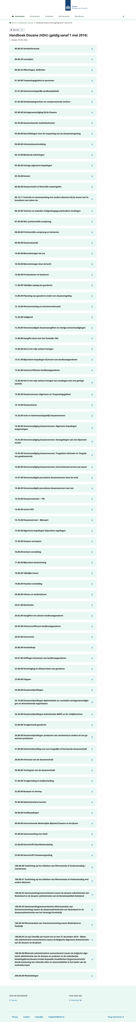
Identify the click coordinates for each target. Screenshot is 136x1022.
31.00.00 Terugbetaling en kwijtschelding (34, 781)
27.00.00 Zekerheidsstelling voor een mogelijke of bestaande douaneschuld (51, 749)
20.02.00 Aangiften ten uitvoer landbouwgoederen (39, 615)
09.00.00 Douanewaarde (26, 242)
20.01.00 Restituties (24, 605)
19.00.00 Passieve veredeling (28, 583)
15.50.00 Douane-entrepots (28, 541)
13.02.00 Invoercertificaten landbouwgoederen (37, 370)
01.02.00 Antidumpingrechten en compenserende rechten (42, 101)
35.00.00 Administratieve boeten (30, 802)
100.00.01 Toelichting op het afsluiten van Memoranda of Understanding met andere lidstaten (52, 881)
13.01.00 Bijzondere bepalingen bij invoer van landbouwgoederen (46, 359)
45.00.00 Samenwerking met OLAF (31, 834)
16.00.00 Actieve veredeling (28, 552)
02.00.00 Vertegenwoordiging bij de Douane (36, 112)
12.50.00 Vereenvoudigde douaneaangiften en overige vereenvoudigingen (50, 327)
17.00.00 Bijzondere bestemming (30, 562)
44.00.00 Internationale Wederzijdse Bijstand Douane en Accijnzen (46, 823)
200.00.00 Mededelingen (26, 975)
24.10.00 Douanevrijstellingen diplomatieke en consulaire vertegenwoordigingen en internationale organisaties (52, 702)
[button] (16, 29)
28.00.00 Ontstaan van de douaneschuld (34, 759)
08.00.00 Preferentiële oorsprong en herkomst (37, 232)
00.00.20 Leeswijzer (24, 59)
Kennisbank (20, 16)
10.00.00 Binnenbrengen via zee (30, 253)
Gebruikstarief (63, 16)
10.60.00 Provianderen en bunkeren (32, 274)
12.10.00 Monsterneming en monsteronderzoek (38, 306)
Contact (14, 1000)
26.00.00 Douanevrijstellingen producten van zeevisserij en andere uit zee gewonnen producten (51, 737)
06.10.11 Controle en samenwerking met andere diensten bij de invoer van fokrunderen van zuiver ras (52, 199)
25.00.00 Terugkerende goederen (30, 724)
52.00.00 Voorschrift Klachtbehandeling (34, 844)
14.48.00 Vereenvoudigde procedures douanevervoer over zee (44, 488)
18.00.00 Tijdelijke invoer (26, 573)
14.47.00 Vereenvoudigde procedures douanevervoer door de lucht (46, 477)
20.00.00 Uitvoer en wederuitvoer (31, 594)
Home (13, 23)
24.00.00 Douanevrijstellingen (29, 690)
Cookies (26, 1017)
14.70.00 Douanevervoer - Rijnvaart (31, 520)
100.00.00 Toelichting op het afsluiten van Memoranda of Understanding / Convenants (50, 867)
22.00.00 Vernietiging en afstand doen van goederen (40, 668)
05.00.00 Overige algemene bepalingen (33, 165)
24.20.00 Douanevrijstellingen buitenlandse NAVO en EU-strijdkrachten (49, 714)
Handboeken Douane (25, 23)
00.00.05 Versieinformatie (27, 48)
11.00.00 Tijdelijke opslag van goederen (33, 285)
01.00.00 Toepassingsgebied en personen (34, 80)
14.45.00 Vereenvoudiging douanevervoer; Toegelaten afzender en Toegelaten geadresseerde (51, 455)
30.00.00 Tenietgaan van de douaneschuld (35, 770)
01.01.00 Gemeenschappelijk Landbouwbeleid (37, 91)
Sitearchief (75, 1000)
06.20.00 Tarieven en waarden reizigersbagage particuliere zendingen (48, 211)
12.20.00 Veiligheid (24, 317)
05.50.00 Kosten (22, 176)
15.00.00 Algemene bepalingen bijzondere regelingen (40, 530)
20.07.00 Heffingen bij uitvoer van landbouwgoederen (40, 658)
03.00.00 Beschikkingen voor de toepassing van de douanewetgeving (48, 133)
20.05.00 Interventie (24, 637)
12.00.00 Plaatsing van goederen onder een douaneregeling (43, 296)
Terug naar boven (115, 1017)
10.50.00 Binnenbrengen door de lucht (33, 264)
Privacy (15, 1017)
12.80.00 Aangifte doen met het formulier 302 (36, 338)
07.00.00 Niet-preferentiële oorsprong (33, 221)
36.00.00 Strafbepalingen (27, 812)
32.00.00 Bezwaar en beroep (28, 791)
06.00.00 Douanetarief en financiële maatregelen (38, 186)
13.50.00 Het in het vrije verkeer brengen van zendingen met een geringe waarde (49, 382)
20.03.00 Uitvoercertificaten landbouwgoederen (38, 626)
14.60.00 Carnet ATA (24, 509)
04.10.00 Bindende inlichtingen (29, 155)
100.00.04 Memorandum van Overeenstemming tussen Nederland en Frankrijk (48, 924)
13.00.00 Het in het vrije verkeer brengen (34, 349)
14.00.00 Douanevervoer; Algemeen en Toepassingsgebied (43, 394)
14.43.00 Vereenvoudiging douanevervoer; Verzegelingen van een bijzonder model (51, 441)
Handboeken (35, 16)
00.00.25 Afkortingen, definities (30, 70)
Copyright (39, 1017)
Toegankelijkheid (55, 1017)
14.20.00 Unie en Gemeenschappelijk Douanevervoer (40, 415)
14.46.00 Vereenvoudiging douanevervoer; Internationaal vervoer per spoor (51, 467)
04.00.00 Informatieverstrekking (30, 144)
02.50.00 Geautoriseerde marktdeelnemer (35, 123)
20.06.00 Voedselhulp (25, 647)
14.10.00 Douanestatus (26, 405)
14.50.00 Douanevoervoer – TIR (30, 499)
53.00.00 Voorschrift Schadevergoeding (33, 855)
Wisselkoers (79, 16)
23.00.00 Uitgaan (23, 679)
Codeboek (49, 16)
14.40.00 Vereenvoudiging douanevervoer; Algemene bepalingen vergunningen (46, 428)
